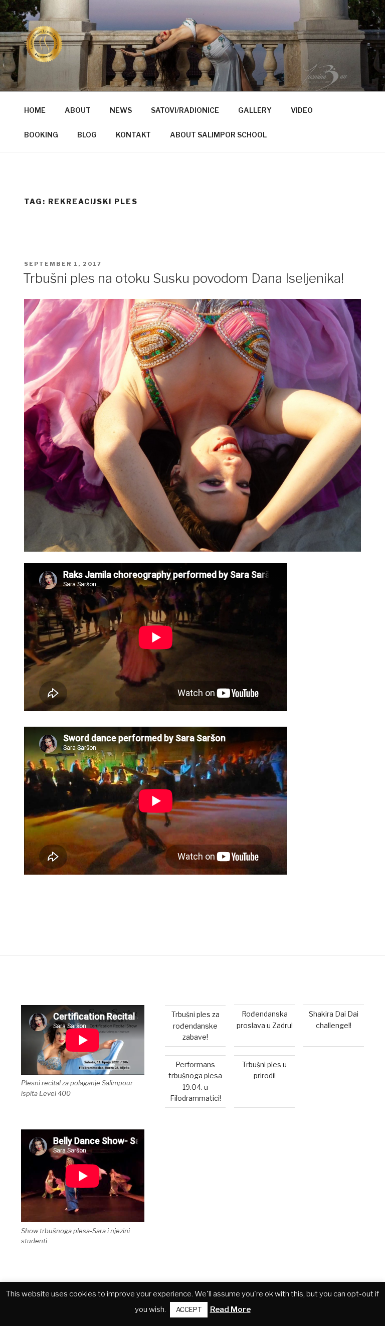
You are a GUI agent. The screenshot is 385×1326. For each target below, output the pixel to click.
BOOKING (41, 134)
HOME (35, 110)
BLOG (87, 134)
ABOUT (78, 110)
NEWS (121, 110)
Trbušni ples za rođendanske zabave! (195, 1025)
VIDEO (302, 110)
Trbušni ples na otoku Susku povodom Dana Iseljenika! (183, 278)
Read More (230, 1309)
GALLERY (255, 110)
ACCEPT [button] (189, 1309)
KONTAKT (133, 134)
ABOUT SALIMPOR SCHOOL (218, 134)
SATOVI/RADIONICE (185, 110)
